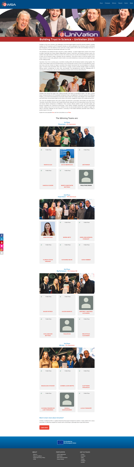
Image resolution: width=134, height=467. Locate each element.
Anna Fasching (48, 237)
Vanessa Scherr (48, 185)
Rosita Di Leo (48, 164)
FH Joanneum (71, 124)
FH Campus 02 (72, 271)
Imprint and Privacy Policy (39, 457)
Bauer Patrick (48, 311)
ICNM (34, 459)
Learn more (44, 427)
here (53, 112)
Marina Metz (67, 237)
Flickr (69, 112)
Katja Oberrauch (67, 164)
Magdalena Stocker (48, 385)
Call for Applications (61, 454)
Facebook (83, 456)
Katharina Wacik (67, 259)
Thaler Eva (67, 334)
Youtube (83, 459)
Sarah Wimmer (86, 259)
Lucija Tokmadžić (86, 408)
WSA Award (59, 456)
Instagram (83, 460)
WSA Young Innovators (62, 457)
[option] (67, 23)
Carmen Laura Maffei (67, 385)
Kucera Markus (67, 311)
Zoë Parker (86, 164)
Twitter (82, 457)
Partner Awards (60, 459)
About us (35, 454)
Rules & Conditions (37, 456)
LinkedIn (83, 462)
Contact (82, 454)
